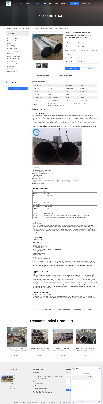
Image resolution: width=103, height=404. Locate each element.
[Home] (8, 4)
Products (36, 3)
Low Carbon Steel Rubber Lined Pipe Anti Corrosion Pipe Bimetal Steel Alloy (62, 349)
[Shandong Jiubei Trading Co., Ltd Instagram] (43, 392)
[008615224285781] (49, 392)
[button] (9, 340)
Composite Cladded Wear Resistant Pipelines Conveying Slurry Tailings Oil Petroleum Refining (39, 349)
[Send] (99, 401)
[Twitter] (37, 392)
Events (44, 3)
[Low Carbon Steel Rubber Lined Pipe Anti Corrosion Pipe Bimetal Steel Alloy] (63, 337)
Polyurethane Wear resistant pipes (45, 309)
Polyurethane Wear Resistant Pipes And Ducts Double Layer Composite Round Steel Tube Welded (16, 349)
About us (28, 3)
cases (11, 386)
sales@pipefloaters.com (41, 388)
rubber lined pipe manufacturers (83, 309)
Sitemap (24, 402)
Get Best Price (72, 68)
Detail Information (43, 75)
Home (20, 3)
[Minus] (99, 368)
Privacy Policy (17, 402)
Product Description (65, 75)
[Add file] (73, 401)
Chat (74, 3)
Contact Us (64, 3)
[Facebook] (40, 392)
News (11, 383)
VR (50, 3)
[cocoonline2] (52, 392)
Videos (56, 3)
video (11, 380)
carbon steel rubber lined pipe (64, 309)
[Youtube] (46, 392)
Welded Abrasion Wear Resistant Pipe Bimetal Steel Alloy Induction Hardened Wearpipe (85, 349)
